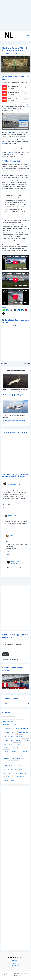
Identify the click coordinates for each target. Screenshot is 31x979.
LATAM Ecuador (7, 765)
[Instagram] (15, 957)
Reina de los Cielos (21, 138)
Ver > (26, 87)
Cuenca (14, 747)
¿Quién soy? (15, 960)
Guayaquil (6, 758)
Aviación (5, 394)
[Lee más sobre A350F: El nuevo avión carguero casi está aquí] (15, 406)
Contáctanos (15, 965)
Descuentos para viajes (15, 962)
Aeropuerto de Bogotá (8, 721)
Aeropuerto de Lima (7, 728)
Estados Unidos (16, 181)
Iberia (18, 758)
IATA (8, 421)
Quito (10, 769)
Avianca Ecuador (15, 740)
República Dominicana (8, 773)
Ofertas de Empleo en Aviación (15, 963)
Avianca (5, 740)
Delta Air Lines (12, 395)
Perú (4, 769)
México (21, 765)
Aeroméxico (20, 718)
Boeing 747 (26, 104)
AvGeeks (9, 132)
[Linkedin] (17, 957)
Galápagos (20, 755)
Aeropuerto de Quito (21, 728)
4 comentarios (13, 53)
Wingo (12, 780)
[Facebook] (11, 957)
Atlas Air (4, 143)
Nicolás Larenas (12, 515)
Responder (5, 507)
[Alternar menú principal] (27, 35)
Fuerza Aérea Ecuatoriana (9, 755)
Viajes (9, 394)
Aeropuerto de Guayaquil (10, 724)
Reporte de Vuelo (19, 769)
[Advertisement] (15, 15)
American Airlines (23, 732)
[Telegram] (22, 957)
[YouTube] (13, 957)
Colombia (17, 744)
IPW (23, 758)
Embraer (14, 751)
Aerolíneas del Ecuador (8, 718)
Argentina (10, 736)
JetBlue (4, 762)
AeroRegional (6, 732)
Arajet (4, 736)
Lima (15, 765)
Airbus (4, 421)
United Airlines (20, 776)
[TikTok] (20, 957)
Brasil (10, 744)
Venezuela (5, 780)
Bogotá (4, 744)
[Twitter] (8, 957)
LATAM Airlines (13, 762)
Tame (4, 776)
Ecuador (6, 751)
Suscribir (5, 654)
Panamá (19, 395)
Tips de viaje (11, 776)
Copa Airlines (6, 747)
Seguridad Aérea (21, 773)
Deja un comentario (20, 420)
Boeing (18, 53)
